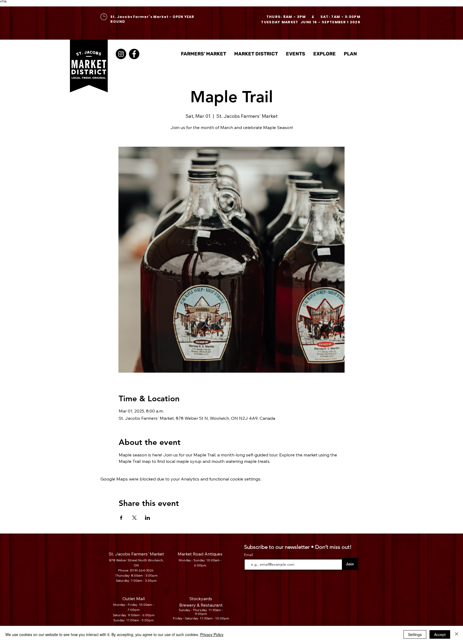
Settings (415, 634)
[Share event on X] (134, 518)
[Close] (456, 634)
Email (249, 555)
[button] (256, 54)
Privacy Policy (211, 634)
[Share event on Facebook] (121, 518)
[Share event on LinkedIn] (147, 518)
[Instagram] (121, 54)
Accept (440, 634)
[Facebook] (134, 54)
